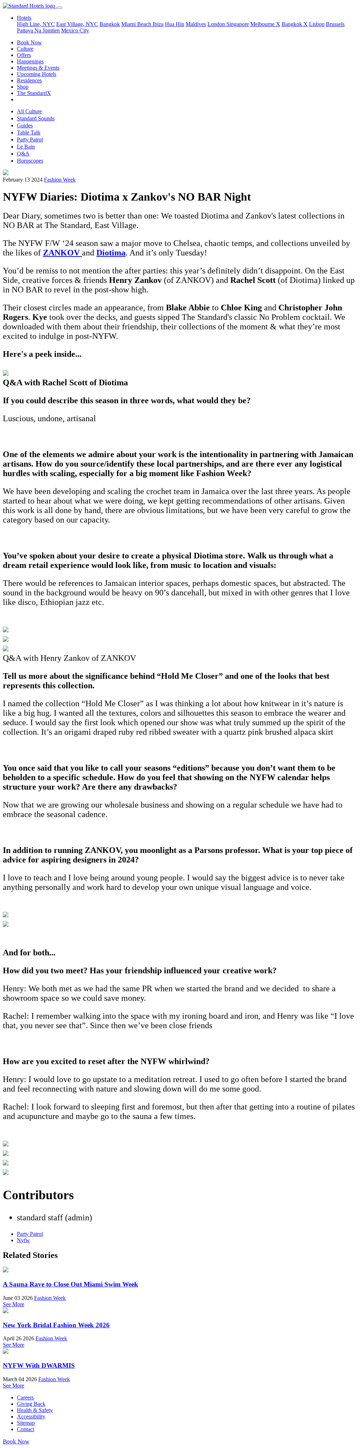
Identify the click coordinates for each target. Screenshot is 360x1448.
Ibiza (158, 24)
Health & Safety (35, 1410)
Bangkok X (295, 24)
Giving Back (31, 1404)
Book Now (29, 42)
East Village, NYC (77, 24)
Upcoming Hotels (36, 74)
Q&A (23, 154)
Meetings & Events (38, 68)
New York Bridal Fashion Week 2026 (56, 1325)
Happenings (30, 61)
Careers (25, 1397)
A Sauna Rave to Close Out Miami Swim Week (70, 1284)
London (216, 24)
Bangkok (109, 24)
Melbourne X (265, 24)
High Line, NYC (36, 24)
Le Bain (26, 147)
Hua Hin (174, 24)
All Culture (29, 111)
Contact (25, 1429)
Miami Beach (137, 24)
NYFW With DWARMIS (39, 1365)
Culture (25, 49)
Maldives (196, 24)
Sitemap (26, 1423)
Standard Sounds (35, 118)
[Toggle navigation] (59, 8)
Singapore (237, 24)
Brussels (335, 24)
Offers (24, 55)
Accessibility (31, 1416)
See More (13, 1304)
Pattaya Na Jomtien (38, 30)
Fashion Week (60, 180)
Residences (29, 80)
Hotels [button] (24, 18)
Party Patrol (30, 140)
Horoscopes (30, 161)
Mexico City (75, 30)
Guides (25, 125)
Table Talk (28, 132)
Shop (22, 87)
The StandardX (34, 93)
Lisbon (316, 24)
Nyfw (23, 1240)
